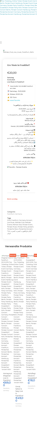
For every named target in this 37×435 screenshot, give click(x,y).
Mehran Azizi (17, 225)
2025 (9, 220)
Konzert (29, 220)
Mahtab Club (20, 222)
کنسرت (18, 231)
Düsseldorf (31, 386)
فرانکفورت (24, 231)
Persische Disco (12, 229)
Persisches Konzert (25, 229)
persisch (30, 227)
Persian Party (22, 227)
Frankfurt (10, 214)
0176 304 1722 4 (29, 158)
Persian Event (27, 225)
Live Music (10, 222)
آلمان (30, 231)
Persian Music (12, 227)
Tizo (8, 231)
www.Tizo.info (15, 100)
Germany (18, 214)
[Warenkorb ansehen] (1, 47)
